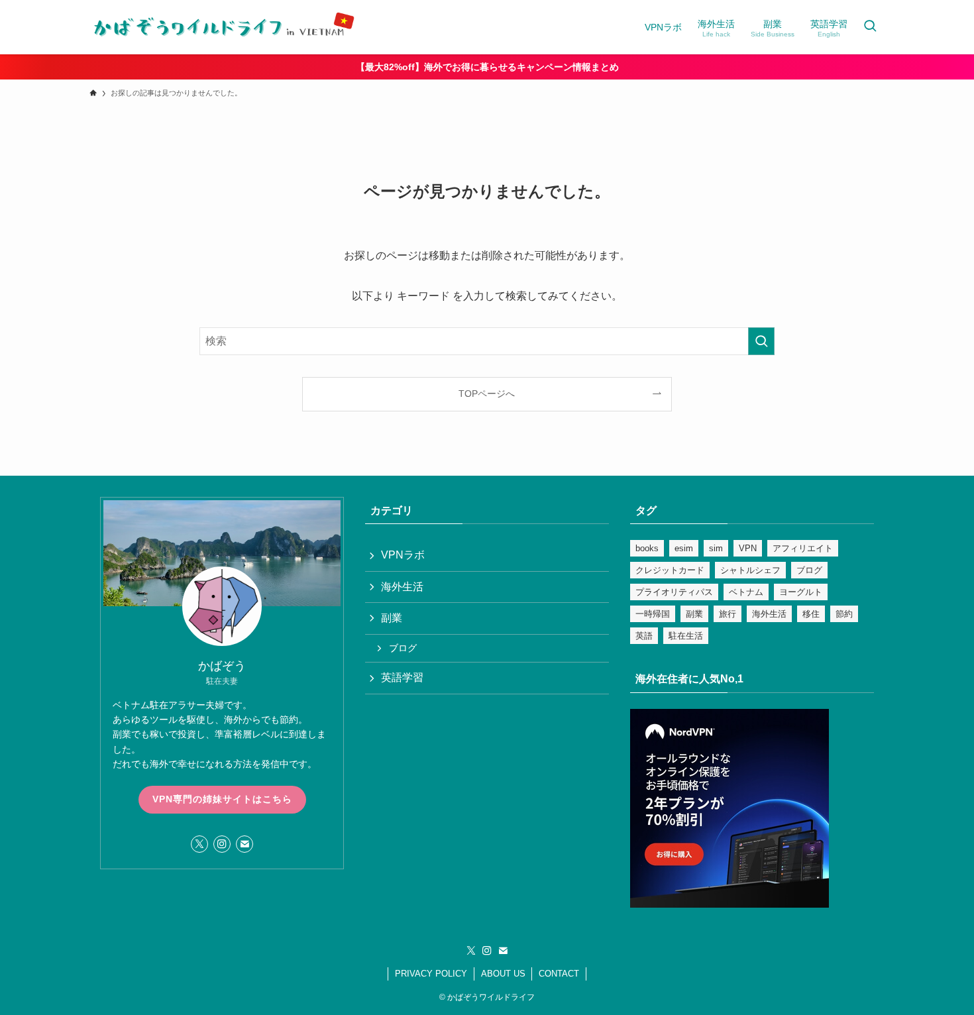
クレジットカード (669, 570)
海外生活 (402, 586)
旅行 (727, 614)
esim (684, 548)
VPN (748, 548)
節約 (844, 614)
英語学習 (402, 677)
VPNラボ (403, 555)
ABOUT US (503, 974)
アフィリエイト (803, 548)
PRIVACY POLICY (431, 974)
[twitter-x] (199, 844)
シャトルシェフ (750, 570)
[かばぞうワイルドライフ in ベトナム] (221, 27)
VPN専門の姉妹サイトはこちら (222, 799)
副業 (391, 617)
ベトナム (746, 592)
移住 (811, 614)
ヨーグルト (800, 592)
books (647, 548)
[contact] (244, 844)
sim (716, 548)
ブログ (403, 648)
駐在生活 (686, 636)
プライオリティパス (674, 592)
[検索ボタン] (870, 27)
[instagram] (222, 844)
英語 (644, 636)
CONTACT (559, 974)
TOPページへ (487, 393)
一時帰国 (652, 614)
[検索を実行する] (761, 341)
